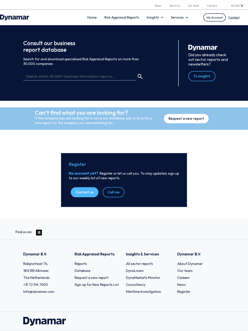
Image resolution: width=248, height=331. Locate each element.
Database (82, 270)
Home (92, 17)
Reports (81, 263)
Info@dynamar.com (38, 291)
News (158, 5)
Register (183, 291)
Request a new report (91, 277)
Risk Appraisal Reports (121, 17)
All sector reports (139, 263)
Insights (153, 17)
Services (177, 17)
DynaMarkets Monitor (143, 277)
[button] (84, 192)
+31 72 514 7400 (35, 284)
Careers (212, 5)
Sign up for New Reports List (97, 284)
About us (174, 5)
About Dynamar (190, 263)
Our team (193, 5)
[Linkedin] (39, 232)
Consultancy (136, 284)
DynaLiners (135, 270)
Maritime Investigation (143, 291)
